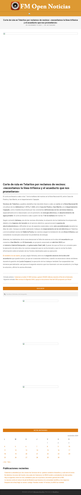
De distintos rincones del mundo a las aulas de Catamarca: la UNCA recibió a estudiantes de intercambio (38, 475)
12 (15, 450)
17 (69, 450)
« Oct (4, 462)
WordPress (56, 492)
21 (37, 454)
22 (48, 454)
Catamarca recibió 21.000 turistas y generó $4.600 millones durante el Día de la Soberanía (44, 277)
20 (26, 454)
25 (5, 457)
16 (58, 450)
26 (15, 457)
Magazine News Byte (39, 492)
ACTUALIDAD (51, 25)
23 (58, 454)
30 (58, 457)
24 (69, 454)
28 (37, 457)
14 (37, 450)
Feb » (9, 462)
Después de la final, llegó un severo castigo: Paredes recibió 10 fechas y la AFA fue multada (34, 482)
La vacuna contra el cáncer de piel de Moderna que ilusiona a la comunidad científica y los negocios (36, 480)
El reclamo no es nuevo (11, 256)
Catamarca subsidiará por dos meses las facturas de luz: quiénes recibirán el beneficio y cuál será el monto (39, 472)
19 (15, 454)
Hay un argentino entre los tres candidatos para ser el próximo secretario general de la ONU (34, 477)
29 (48, 457)
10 (69, 446)
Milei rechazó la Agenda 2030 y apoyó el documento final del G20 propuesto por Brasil (43, 279)
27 (26, 457)
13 (26, 450)
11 (5, 450)
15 (48, 450)
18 (5, 454)
